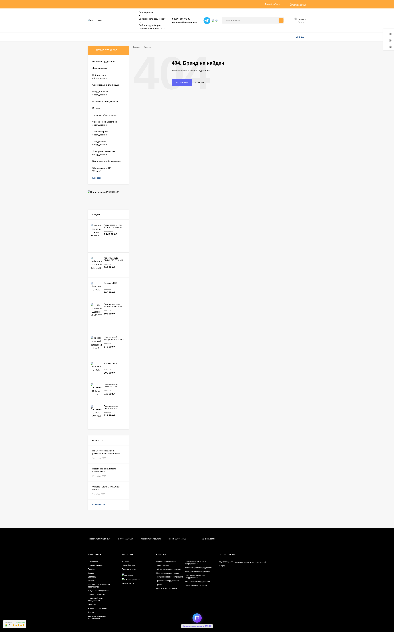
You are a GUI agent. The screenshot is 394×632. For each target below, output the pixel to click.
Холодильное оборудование (197, 571)
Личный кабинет (129, 565)
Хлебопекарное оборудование (198, 568)
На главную (182, 82)
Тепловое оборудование (166, 588)
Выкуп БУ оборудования (98, 591)
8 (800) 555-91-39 (181, 19)
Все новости (99, 504)
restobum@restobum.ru (184, 22)
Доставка (92, 577)
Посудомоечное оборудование (169, 577)
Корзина (125, 561)
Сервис (91, 573)
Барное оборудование (166, 561)
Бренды (147, 47)
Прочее (159, 585)
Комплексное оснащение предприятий (99, 586)
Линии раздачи (162, 565)
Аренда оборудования (97, 608)
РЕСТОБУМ (224, 562)
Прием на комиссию (96, 595)
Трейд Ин (92, 605)
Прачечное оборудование (167, 581)
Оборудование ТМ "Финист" (197, 585)
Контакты (92, 581)
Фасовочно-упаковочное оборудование (195, 562)
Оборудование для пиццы (167, 573)
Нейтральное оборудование (168, 569)
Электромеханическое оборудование (195, 576)
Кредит (91, 612)
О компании (93, 561)
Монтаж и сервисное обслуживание (97, 617)
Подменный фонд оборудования (95, 599)
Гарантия (92, 569)
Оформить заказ (129, 569)
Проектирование (95, 565)
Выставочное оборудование (197, 581)
